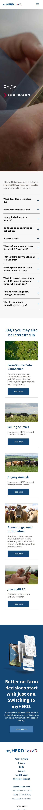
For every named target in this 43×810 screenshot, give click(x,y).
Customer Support (21, 779)
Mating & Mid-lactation (21, 798)
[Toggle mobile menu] (37, 4)
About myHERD (21, 759)
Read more (18, 391)
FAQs (21, 767)
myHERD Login (21, 775)
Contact (21, 771)
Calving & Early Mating (22, 794)
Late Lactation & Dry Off (22, 790)
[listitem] (21, 200)
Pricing (21, 763)
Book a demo (21, 729)
